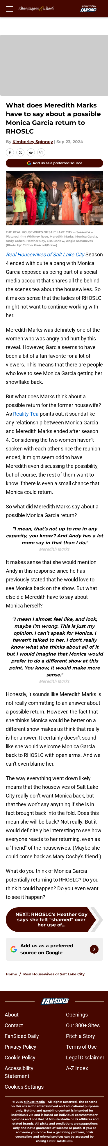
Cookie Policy (20, 1057)
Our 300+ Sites (83, 1025)
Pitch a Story (80, 1036)
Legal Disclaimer (85, 1057)
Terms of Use (81, 1047)
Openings (77, 1015)
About (12, 1015)
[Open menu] (9, 8)
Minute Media (34, 1102)
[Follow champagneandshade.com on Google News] (94, 949)
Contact (14, 1025)
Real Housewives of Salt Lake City (54, 974)
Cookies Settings (24, 1087)
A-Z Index (77, 1068)
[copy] (41, 152)
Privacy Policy (20, 1047)
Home (11, 974)
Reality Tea (26, 414)
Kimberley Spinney (32, 141)
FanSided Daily (22, 1036)
